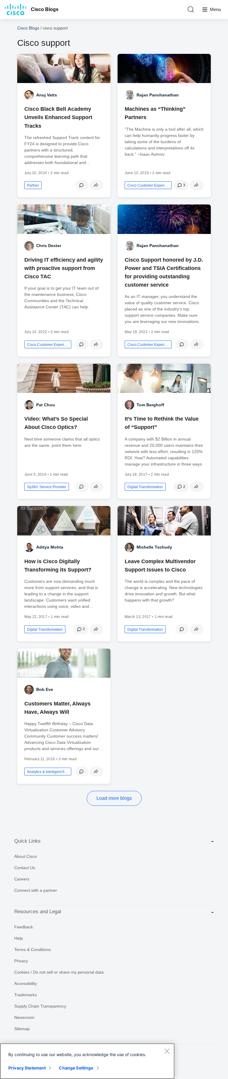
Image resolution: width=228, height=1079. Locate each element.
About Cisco (25, 856)
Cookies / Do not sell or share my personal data (59, 972)
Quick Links (27, 841)
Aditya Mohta (49, 547)
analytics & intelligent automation (48, 772)
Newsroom (24, 1017)
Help (18, 938)
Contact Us (24, 867)
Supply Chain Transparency (40, 1006)
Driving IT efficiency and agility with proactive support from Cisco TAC (63, 268)
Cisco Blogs (44, 9)
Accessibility (25, 983)
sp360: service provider (46, 487)
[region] (87, 1061)
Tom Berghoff (150, 404)
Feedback (23, 927)
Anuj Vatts (46, 95)
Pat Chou (45, 404)
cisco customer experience (148, 185)
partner (33, 185)
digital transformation (145, 487)
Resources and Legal (37, 911)
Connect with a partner (35, 890)
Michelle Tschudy (154, 547)
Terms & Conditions (32, 949)
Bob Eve (44, 689)
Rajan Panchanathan (158, 95)
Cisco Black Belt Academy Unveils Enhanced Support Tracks (58, 117)
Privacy (21, 960)
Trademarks (25, 994)
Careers (21, 879)
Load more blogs (114, 798)
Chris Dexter (48, 245)
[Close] (167, 1051)
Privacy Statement (27, 1067)
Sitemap (22, 1028)
